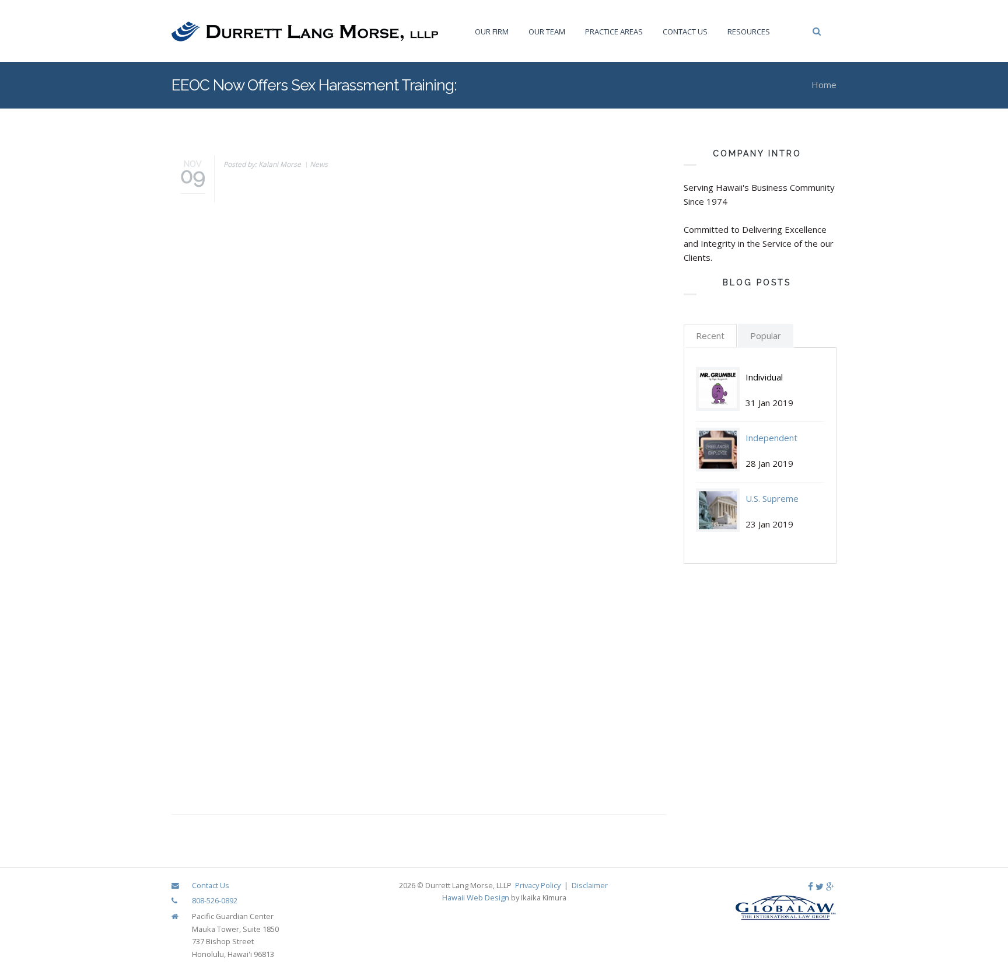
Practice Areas (614, 31)
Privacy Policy (538, 885)
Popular (765, 335)
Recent (710, 335)
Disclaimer (590, 885)
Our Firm (492, 31)
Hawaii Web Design (475, 897)
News (319, 164)
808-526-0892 (214, 900)
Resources (748, 31)
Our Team (546, 31)
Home (823, 84)
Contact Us (685, 31)
